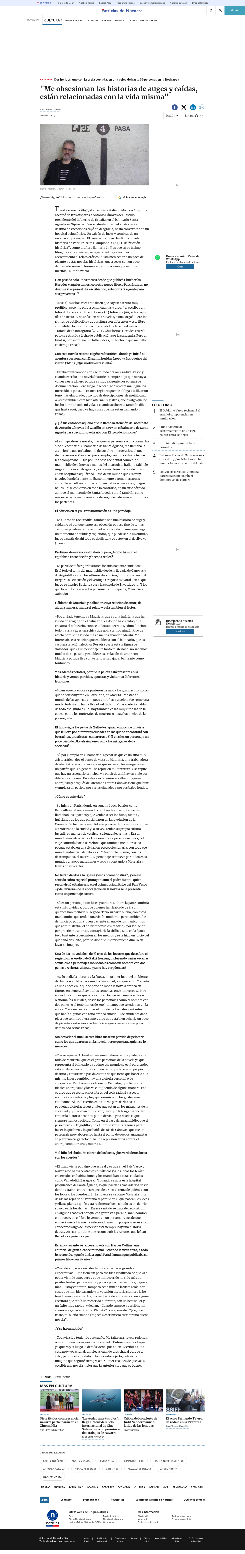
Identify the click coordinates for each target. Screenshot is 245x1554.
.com (44, 1500)
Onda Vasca (108, 1522)
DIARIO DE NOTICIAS (93, 1437)
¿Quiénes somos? (194, 1499)
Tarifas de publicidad (148, 1522)
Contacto (66, 1499)
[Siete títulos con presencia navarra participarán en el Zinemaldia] (59, 1400)
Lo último (162, 404)
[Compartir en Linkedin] (193, 108)
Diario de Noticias (111, 1516)
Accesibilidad (161, 1538)
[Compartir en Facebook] (175, 108)
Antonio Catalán (54, 1469)
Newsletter (117, 1499)
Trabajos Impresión (181, 1516)
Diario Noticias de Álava (80, 1519)
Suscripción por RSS (181, 1519)
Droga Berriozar (85, 1469)
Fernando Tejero (133, 1460)
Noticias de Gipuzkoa (113, 1519)
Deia (71, 1516)
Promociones (91, 1499)
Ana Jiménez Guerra (50, 109)
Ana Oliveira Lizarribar (52, 1430)
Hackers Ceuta (52, 1477)
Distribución (143, 1516)
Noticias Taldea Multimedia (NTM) (84, 1522)
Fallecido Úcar (53, 1460)
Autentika (112, 1469)
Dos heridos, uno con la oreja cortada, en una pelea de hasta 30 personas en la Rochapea (116, 79)
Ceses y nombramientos (169, 1460)
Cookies (134, 1538)
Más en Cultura (56, 1385)
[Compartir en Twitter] (184, 108)
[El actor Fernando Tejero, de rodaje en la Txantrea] (185, 1400)
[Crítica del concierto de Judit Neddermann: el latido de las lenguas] (143, 1400)
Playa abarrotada (139, 1469)
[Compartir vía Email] (202, 108)
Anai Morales (168, 1469)
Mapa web (143, 1519)
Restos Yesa (106, 1460)
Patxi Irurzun (62, 1376)
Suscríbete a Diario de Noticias (154, 1499)
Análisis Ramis (81, 1460)
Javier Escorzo (131, 1430)
